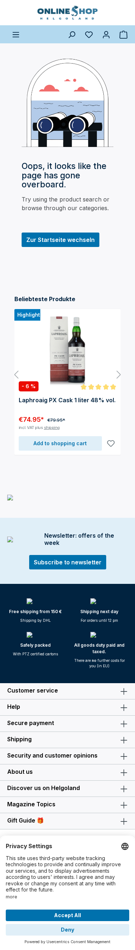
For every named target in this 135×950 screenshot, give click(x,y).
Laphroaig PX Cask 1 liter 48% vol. (67, 400)
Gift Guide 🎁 (25, 820)
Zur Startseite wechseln (60, 239)
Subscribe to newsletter (68, 562)
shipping (52, 427)
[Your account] (106, 34)
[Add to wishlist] (110, 443)
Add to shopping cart (60, 443)
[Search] (71, 34)
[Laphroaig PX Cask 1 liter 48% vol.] (67, 349)
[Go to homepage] (67, 12)
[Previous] (16, 375)
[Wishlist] (89, 34)
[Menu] (15, 34)
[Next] (118, 375)
